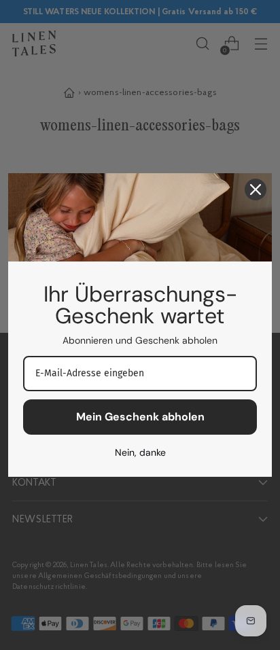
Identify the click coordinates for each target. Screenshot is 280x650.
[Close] (255, 189)
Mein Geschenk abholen (140, 417)
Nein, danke (140, 452)
